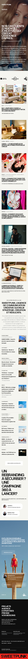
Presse (5, 613)
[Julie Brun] (12, 506)
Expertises (8, 611)
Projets (6, 606)
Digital (12, 141)
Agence (6, 608)
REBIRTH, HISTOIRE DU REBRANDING (9, 619)
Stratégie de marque (11, 174)
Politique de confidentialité (17, 641)
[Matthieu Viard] (11, 514)
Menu (24, 4)
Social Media (8, 105)
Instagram (4, 643)
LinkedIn (9, 643)
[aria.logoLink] (6, 4)
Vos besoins (8, 615)
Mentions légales (6, 622)
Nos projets (4, 9)
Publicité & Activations (16, 246)
